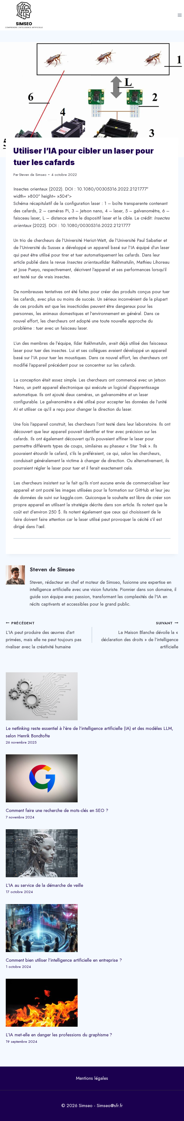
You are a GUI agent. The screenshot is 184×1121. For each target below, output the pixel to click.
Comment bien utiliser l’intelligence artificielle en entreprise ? (64, 960)
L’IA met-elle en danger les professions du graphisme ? (59, 1035)
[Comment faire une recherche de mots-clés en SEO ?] (92, 778)
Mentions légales (92, 1078)
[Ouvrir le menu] (179, 15)
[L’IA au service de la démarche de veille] (92, 853)
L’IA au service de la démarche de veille (44, 885)
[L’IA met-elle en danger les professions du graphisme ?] (92, 1003)
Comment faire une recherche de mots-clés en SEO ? (57, 810)
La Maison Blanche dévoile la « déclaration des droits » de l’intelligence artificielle (139, 635)
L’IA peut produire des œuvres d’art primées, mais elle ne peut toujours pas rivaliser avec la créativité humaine (43, 635)
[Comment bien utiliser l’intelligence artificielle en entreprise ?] (92, 928)
